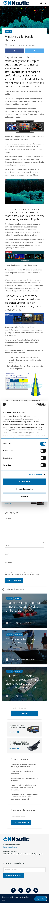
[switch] (43, 451)
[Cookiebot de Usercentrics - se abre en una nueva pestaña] (36, 404)
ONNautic (11, 45)
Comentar (8, 518)
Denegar (24, 496)
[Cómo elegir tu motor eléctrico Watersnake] (24, 647)
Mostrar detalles (35, 474)
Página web (8, 562)
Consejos (8, 31)
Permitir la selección (24, 489)
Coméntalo (31, 45)
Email (7, 554)
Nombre (7, 545)
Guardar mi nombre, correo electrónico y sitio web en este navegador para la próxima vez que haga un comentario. (22, 573)
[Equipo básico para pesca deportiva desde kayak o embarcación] (24, 610)
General (17, 598)
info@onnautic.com (10, 847)
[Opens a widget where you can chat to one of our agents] (40, 899)
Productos (18, 635)
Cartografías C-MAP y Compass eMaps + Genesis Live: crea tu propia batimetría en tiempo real (24, 796)
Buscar (24, 713)
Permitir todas (24, 481)
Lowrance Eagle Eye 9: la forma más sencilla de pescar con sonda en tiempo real (23, 787)
